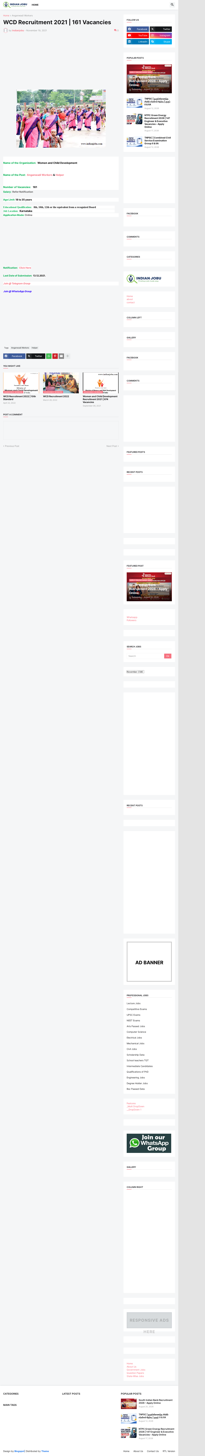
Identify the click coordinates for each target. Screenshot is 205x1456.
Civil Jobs (132, 1049)
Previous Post (12, 446)
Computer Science (136, 1031)
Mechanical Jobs (135, 1043)
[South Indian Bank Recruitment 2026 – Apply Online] (129, 1404)
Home (35, 4)
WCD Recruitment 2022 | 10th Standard (19, 398)
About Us (131, 1366)
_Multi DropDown (135, 1106)
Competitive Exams (137, 1009)
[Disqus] (61, 491)
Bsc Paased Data (136, 1089)
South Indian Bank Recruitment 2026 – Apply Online (155, 1401)
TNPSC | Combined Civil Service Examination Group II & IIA (157, 140)
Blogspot (19, 1451)
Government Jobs (136, 1369)
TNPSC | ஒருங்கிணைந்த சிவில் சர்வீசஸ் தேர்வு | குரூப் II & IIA (157, 101)
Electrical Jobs (134, 1037)
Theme (45, 1451)
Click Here (25, 267)
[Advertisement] (70, 59)
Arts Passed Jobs (136, 1026)
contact (131, 302)
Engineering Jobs (136, 1077)
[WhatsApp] (49, 356)
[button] (172, 5)
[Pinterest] (55, 356)
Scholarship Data (135, 1054)
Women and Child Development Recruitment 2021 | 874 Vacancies (100, 399)
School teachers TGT (138, 1060)
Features (131, 1103)
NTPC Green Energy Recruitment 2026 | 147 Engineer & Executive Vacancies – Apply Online (157, 121)
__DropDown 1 (134, 1109)
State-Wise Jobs (135, 1376)
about (130, 299)
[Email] (61, 356)
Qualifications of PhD (137, 1071)
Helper (60, 174)
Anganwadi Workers (22, 15)
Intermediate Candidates (140, 1066)
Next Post (112, 446)
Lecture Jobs (133, 1003)
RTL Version (169, 1451)
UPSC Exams (133, 1014)
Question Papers (135, 1373)
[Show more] (67, 356)
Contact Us (153, 1451)
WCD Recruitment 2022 (56, 396)
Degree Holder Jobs (137, 1083)
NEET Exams (133, 1020)
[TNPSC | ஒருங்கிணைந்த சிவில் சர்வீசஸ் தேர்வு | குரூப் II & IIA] (134, 102)
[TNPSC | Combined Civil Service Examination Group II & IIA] (134, 141)
